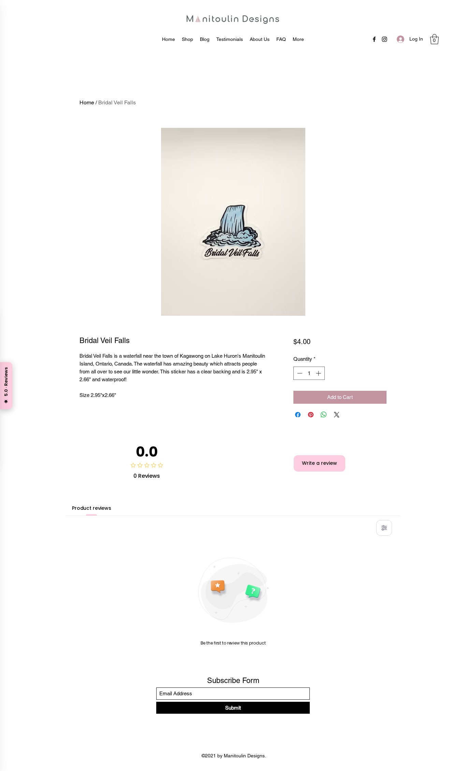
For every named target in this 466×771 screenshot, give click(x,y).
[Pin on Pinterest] (311, 415)
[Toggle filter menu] (384, 528)
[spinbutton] (309, 373)
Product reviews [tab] (91, 508)
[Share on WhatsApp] (324, 415)
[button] (434, 39)
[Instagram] (384, 39)
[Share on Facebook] (298, 415)
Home (86, 102)
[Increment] (319, 373)
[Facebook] (374, 39)
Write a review (319, 463)
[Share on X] (337, 415)
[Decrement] (299, 373)
